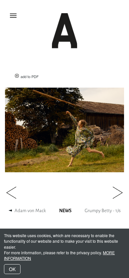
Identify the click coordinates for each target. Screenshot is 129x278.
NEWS (65, 210)
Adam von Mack (30, 210)
